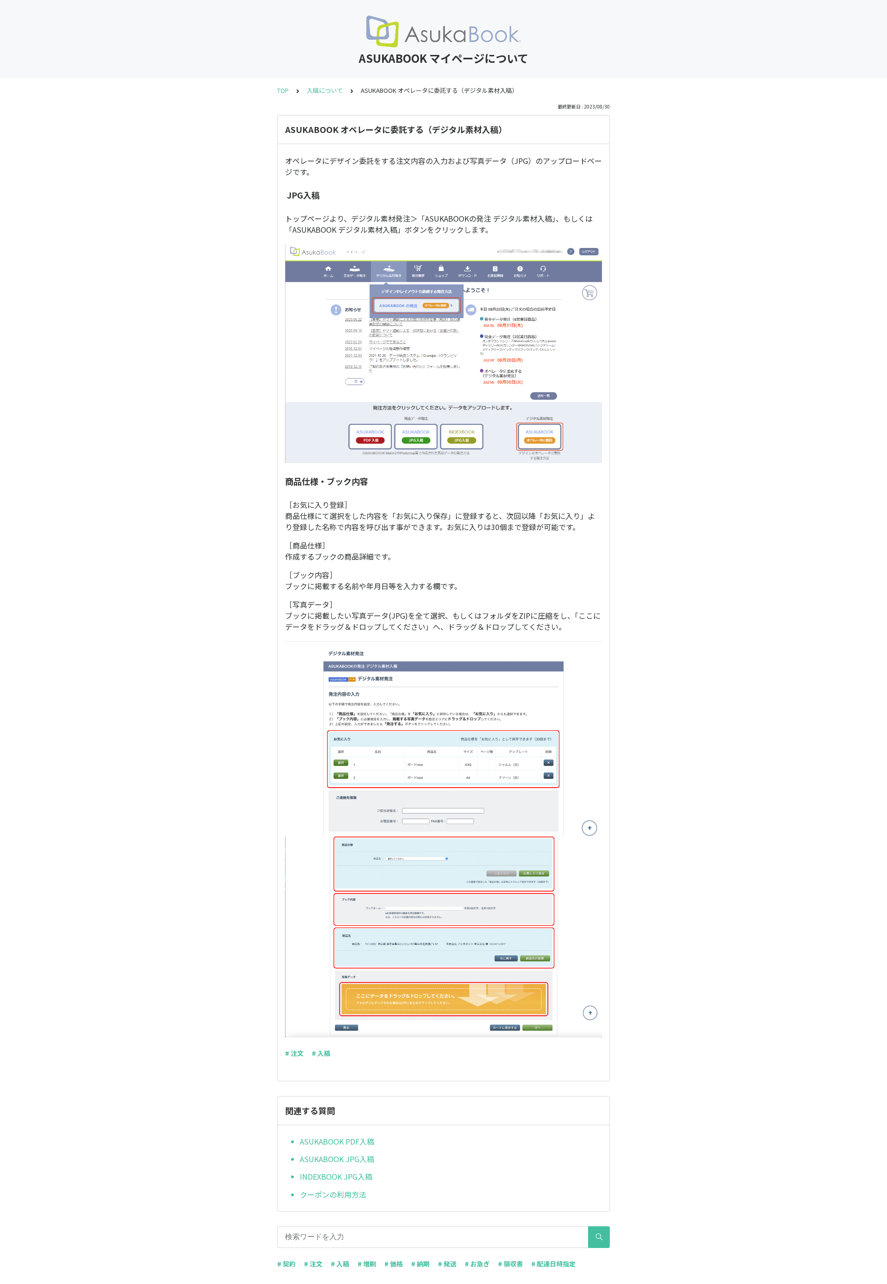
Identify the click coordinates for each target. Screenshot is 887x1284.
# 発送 (447, 1263)
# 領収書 (510, 1263)
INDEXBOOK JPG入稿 (336, 1176)
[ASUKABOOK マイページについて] (443, 31)
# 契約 (286, 1263)
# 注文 (294, 1053)
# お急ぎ (477, 1263)
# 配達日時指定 (553, 1263)
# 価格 (393, 1263)
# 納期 (420, 1263)
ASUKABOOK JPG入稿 (337, 1158)
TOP (283, 90)
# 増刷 (367, 1263)
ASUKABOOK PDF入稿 (337, 1141)
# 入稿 (321, 1053)
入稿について (325, 90)
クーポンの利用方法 (333, 1194)
